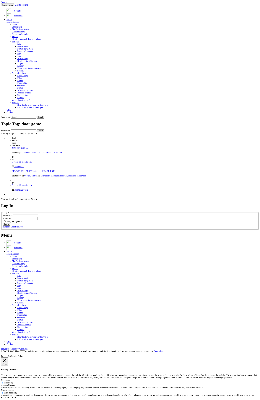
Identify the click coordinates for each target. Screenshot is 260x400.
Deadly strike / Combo (27, 61)
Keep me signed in (14, 221)
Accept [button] (150, 351)
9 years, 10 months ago (22, 185)
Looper (20, 66)
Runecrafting (22, 95)
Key (19, 44)
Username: (8, 215)
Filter (19, 78)
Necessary (8, 383)
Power (20, 80)
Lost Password (17, 227)
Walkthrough (22, 58)
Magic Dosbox (12, 22)
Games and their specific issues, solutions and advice (63, 176)
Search (4, 2)
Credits (9, 112)
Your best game (18, 148)
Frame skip (22, 83)
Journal (20, 56)
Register (6, 227)
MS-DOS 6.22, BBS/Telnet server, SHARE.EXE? (33, 171)
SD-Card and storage (21, 29)
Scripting (21, 97)
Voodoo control (24, 93)
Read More (158, 351)
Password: (8, 218)
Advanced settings (25, 90)
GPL (8, 110)
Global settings (18, 32)
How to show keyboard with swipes (32, 105)
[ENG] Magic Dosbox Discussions (47, 152)
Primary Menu (7, 5)
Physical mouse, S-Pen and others (26, 39)
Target (20, 63)
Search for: (5, 131)
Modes (15, 36)
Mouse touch (22, 46)
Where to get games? (21, 100)
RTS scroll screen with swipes (30, 107)
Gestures (21, 85)
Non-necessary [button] (7, 390)
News (14, 24)
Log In (6, 224)
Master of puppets (25, 51)
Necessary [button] (5, 380)
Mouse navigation (25, 49)
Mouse (20, 88)
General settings (19, 73)
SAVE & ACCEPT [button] (9, 397)
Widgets (15, 41)
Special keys (22, 75)
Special (20, 71)
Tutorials (15, 102)
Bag (19, 53)
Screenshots (17, 27)
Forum (9, 19)
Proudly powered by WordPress (14, 349)
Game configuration (20, 34)
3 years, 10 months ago (22, 162)
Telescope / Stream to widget (29, 68)
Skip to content (21, 5)
